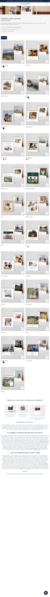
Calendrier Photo (7, 7)
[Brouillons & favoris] (45, 4)
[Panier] (48, 4)
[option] (1, 66)
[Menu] (2, 4)
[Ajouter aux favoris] (22, 61)
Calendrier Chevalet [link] (14, 7)
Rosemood (2, 7)
